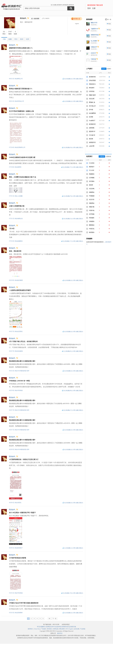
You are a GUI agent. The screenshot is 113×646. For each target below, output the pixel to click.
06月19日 (12, 390)
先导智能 (91, 214)
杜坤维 (91, 117)
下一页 (54, 618)
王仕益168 (92, 135)
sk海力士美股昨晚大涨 (16, 206)
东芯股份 (91, 181)
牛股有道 (93, 59)
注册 (93, 8)
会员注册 (76, 629)
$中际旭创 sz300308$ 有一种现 (19, 381)
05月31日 (12, 593)
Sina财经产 (92, 120)
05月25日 (12, 612)
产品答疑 (82, 629)
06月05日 (12, 449)
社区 (27, 39)
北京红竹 (93, 53)
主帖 (4, 39)
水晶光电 (91, 188)
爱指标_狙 (92, 102)
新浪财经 (59, 5)
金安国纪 (20, 331)
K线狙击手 (94, 47)
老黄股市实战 (95, 35)
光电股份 (91, 221)
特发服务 (91, 218)
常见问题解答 (41, 626)
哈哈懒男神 (92, 113)
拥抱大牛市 (94, 22)
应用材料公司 (21, 147)
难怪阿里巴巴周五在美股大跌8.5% (21, 48)
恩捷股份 (91, 174)
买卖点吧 (91, 98)
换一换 (109, 19)
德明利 (19, 167)
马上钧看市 (94, 41)
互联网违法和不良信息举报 (53, 626)
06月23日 (12, 371)
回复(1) (81, 147)
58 (49, 618)
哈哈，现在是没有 (15, 251)
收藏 (10, 39)
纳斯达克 (20, 218)
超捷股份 (20, 241)
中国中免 (91, 210)
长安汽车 (91, 199)
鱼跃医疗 (91, 166)
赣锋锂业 (91, 225)
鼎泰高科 (20, 612)
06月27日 (12, 331)
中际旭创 (20, 390)
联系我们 (49, 629)
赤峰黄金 (91, 192)
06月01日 (12, 502)
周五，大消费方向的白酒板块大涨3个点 (22, 177)
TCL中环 (91, 170)
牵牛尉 (91, 109)
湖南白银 (91, 207)
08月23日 (12, 78)
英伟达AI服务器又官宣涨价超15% (20, 88)
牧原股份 (91, 232)
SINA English (69, 629)
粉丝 (21, 39)
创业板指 (20, 351)
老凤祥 (91, 185)
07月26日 (12, 147)
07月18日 (12, 167)
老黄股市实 (92, 142)
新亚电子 (20, 548)
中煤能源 (91, 196)
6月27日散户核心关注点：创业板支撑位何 (23, 341)
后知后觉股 (92, 80)
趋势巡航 (91, 128)
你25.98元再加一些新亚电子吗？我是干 (22, 512)
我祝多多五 (92, 84)
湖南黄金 (91, 203)
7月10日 (11, 228)
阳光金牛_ (23, 18)
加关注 (109, 23)
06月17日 (12, 410)
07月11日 (12, 196)
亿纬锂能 (91, 177)
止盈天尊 (91, 146)
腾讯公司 (20, 78)
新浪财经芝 (92, 124)
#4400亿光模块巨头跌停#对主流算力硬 (22, 157)
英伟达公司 (20, 101)
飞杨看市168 (94, 28)
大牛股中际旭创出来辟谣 (17, 558)
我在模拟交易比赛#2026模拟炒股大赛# (22, 361)
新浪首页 (71, 5)
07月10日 (12, 241)
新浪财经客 (92, 77)
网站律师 (62, 629)
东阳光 (19, 502)
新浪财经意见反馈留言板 (68, 626)
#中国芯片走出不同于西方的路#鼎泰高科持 (23, 603)
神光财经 (91, 87)
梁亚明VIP (92, 131)
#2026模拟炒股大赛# (23, 371)
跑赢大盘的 (92, 95)
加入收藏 (53, 5)
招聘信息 (55, 629)
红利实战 (91, 91)
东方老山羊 (92, 106)
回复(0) (81, 79)
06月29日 (12, 280)
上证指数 (20, 196)
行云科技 (91, 163)
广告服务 (43, 629)
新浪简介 (30, 629)
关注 (15, 39)
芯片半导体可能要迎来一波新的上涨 (21, 111)
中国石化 (91, 228)
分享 (73, 79)
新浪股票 (65, 5)
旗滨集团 (20, 280)
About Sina (37, 629)
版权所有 (59, 633)
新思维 (91, 139)
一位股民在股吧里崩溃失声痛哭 (20, 290)
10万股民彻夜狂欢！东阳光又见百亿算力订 (23, 459)
